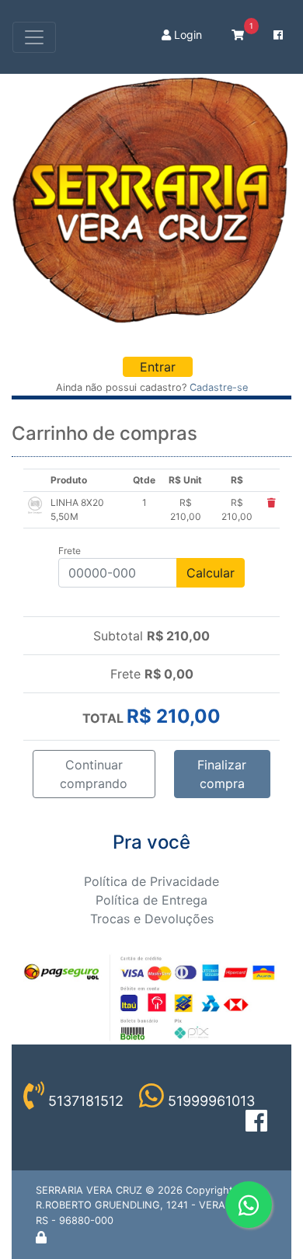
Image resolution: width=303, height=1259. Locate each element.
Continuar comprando (93, 774)
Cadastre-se (219, 387)
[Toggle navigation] (34, 37)
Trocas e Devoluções (152, 918)
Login (186, 34)
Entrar (158, 367)
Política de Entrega (151, 900)
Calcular (210, 573)
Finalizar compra (221, 774)
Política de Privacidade (151, 881)
